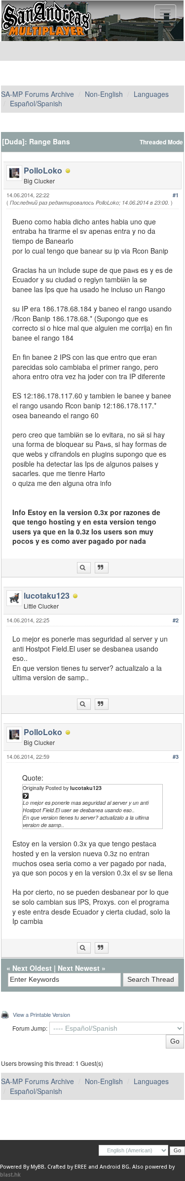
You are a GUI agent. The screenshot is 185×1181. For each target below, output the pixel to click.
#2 (176, 620)
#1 (176, 195)
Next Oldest (32, 968)
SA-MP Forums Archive (37, 94)
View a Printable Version (41, 1014)
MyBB (37, 1167)
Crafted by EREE (67, 1167)
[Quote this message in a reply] (102, 567)
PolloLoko (43, 170)
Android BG (114, 1167)
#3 (176, 756)
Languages (151, 94)
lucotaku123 (47, 595)
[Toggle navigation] (165, 12)
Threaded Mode (161, 142)
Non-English (104, 94)
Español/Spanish (36, 103)
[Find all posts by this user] (84, 567)
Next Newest (79, 968)
